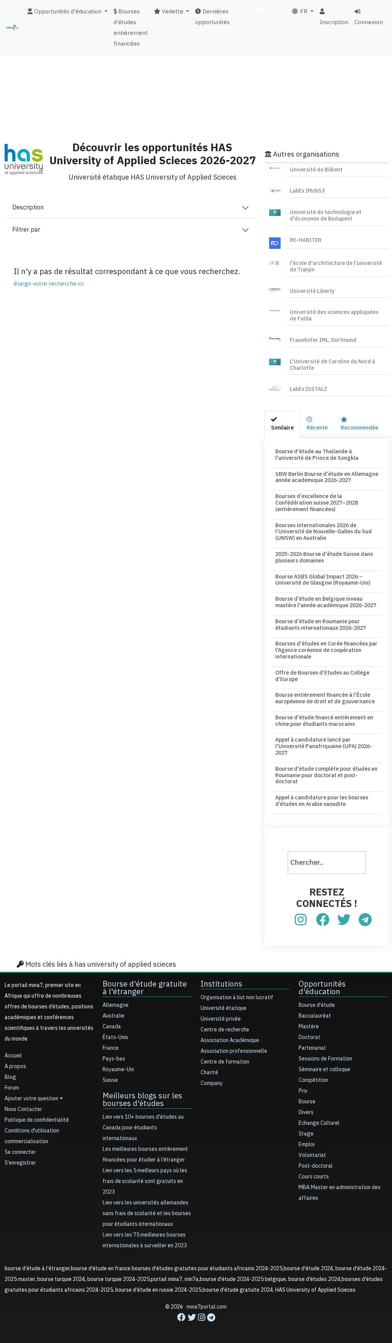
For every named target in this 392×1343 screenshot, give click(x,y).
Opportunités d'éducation (322, 987)
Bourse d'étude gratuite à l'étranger (145, 987)
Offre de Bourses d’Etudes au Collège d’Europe (322, 676)
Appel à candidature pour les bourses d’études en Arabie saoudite (321, 801)
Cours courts (314, 1177)
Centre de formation (225, 1062)
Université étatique (224, 1008)
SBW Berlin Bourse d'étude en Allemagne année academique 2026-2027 (326, 477)
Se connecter (20, 1152)
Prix (303, 1091)
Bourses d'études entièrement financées (131, 27)
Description (28, 207)
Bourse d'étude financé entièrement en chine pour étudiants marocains (324, 721)
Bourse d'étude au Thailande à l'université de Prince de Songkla (316, 455)
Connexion (368, 22)
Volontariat (312, 1155)
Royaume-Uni (118, 1069)
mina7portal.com (206, 1307)
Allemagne (116, 1005)
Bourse (307, 1102)
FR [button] (303, 11)
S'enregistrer (20, 1163)
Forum (12, 1088)
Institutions (221, 984)
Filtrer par (26, 229)
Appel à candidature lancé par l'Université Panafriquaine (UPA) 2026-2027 (323, 746)
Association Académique (230, 1040)
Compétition (313, 1080)
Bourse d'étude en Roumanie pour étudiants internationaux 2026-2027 (320, 625)
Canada (112, 1027)
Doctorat (309, 1037)
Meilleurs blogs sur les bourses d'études (142, 1099)
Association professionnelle (234, 1051)
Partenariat (312, 1048)
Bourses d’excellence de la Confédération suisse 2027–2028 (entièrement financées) (316, 502)
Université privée (221, 1019)
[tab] (282, 424)
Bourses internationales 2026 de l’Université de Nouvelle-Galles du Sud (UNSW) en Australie (323, 531)
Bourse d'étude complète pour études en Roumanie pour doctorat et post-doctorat (326, 775)
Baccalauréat (315, 1016)
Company (212, 1083)
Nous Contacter (23, 1109)
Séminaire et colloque (324, 1069)
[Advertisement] (196, 78)
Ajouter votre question (31, 1099)
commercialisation (260, 19)
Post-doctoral (316, 1166)
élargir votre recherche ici (48, 283)
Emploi (307, 1144)
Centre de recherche (225, 1030)
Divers (306, 1112)
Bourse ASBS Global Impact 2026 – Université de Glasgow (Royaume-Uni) (322, 580)
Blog (10, 1077)
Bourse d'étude (317, 1005)
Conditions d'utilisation (32, 1131)
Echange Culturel (319, 1123)
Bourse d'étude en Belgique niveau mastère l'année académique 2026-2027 (325, 602)
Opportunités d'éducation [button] (67, 11)
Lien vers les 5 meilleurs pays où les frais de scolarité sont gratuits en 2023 (145, 1181)
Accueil (13, 1056)
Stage (306, 1134)
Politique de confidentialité (37, 1120)
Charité (209, 1073)
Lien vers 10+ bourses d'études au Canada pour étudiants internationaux (143, 1127)
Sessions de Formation (325, 1059)
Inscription (334, 22)
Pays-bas (114, 1059)
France (111, 1048)
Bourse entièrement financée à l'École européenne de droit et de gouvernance (325, 698)
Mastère (309, 1027)
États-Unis (115, 1037)
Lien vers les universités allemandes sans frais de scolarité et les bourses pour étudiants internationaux (147, 1213)
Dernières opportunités (212, 16)
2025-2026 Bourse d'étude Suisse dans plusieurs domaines (324, 557)
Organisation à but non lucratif (237, 997)
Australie (113, 1016)
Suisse (110, 1080)
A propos (15, 1066)
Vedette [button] (171, 11)
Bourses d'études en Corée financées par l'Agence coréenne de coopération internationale (326, 650)
